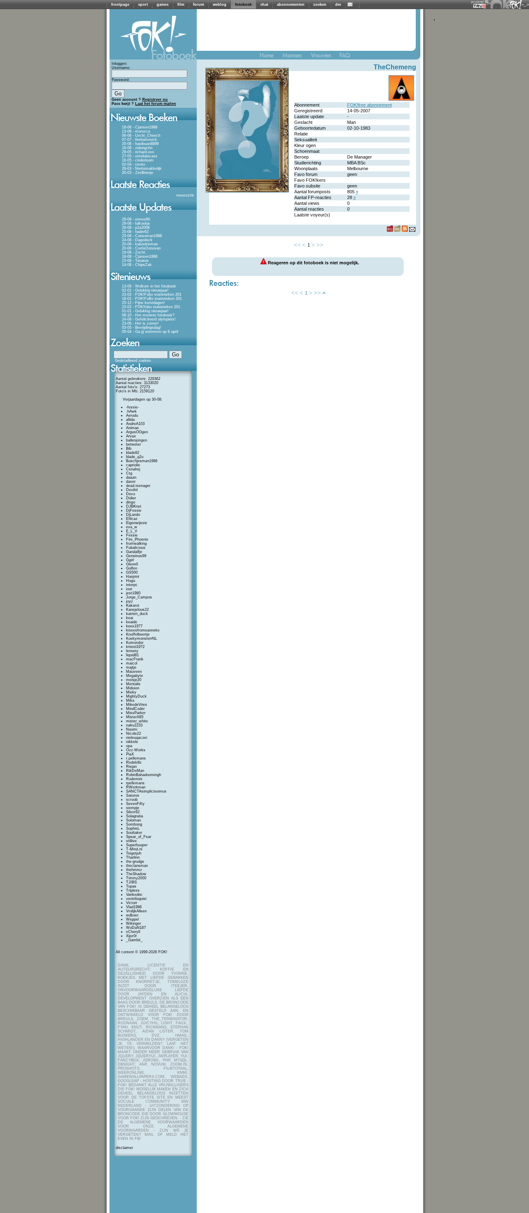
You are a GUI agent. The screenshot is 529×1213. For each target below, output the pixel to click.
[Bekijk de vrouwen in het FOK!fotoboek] (324, 57)
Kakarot (132, 605)
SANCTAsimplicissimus (146, 791)
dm (338, 4)
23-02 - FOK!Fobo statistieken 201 (151, 294)
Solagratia (134, 816)
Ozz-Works (135, 750)
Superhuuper (137, 845)
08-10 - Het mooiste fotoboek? (148, 315)
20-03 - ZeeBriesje (137, 173)
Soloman (133, 820)
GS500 (132, 572)
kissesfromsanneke (143, 630)
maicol (131, 663)
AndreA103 (135, 424)
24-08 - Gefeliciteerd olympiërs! (149, 319)
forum (198, 4)
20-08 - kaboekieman (140, 244)
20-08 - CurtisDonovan (141, 248)
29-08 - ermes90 (136, 219)
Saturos (132, 795)
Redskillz (134, 762)
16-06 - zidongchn (137, 148)
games (163, 4)
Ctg (129, 473)
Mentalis (133, 684)
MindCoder (135, 709)
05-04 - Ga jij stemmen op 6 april (150, 332)
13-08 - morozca (136, 131)
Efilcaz (132, 519)
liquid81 (132, 655)
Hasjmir (132, 576)
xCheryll (133, 932)
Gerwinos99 (136, 556)
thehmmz (134, 870)
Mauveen (134, 671)
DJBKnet (133, 506)
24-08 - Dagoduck (137, 240)
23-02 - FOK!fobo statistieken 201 (151, 307)
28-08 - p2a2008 (136, 228)
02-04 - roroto (133, 164)
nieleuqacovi (136, 738)
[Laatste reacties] (153, 191)
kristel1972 (135, 647)
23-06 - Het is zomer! (140, 323)
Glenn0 (132, 564)
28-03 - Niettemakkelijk (142, 168)
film (180, 4)
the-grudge (135, 861)
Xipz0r (131, 936)
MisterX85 (134, 717)
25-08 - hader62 (135, 232)
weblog (219, 4)
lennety (132, 651)
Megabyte (134, 676)
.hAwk (131, 411)
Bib (128, 448)
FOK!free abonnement (369, 104)
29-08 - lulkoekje (136, 223)
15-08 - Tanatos (135, 261)
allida (130, 420)
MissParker (135, 713)
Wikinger (133, 923)
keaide (131, 622)
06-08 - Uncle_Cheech (141, 135)
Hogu (130, 581)
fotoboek (243, 4)
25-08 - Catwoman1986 (142, 236)
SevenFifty (135, 804)
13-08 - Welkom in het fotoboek (149, 286)
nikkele (132, 742)
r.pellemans (136, 758)
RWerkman (135, 787)
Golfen (131, 568)
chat (264, 4)
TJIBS (131, 882)
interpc (132, 585)
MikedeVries (136, 705)
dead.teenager (138, 486)
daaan (131, 477)
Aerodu (132, 415)
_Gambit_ (134, 940)
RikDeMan (135, 771)
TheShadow (136, 874)
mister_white (137, 721)
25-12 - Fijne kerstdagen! (143, 303)
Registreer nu (155, 99)
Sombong (134, 824)
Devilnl (132, 490)
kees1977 (134, 626)
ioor (129, 589)
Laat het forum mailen (155, 104)
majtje (131, 667)
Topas (131, 886)
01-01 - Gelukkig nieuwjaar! (145, 311)
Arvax (131, 436)
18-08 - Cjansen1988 (139, 127)
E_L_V (131, 531)
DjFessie (133, 510)
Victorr (131, 903)
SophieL (133, 828)
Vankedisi (134, 895)
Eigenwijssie (136, 523)
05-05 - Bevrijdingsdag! (141, 327)
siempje (132, 808)
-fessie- (132, 407)
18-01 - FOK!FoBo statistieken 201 (152, 299)
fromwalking (136, 543)
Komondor (134, 643)
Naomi (131, 729)
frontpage (120, 4)
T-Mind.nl (134, 849)
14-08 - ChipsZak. (137, 265)
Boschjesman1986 (141, 461)
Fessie (132, 535)
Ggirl (130, 560)
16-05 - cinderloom (138, 160)
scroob (132, 800)
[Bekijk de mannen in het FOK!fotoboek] (295, 57)
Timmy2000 (136, 878)
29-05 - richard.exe (138, 152)
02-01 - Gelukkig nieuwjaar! (145, 290)
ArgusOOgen (137, 432)
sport (143, 4)
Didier (131, 498)
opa (129, 746)
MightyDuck (136, 696)
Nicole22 (133, 733)
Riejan (131, 766)
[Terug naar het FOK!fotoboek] (270, 57)
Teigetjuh (133, 853)
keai (129, 618)
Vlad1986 (134, 907)
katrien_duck (137, 614)
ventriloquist (136, 899)
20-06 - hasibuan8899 (140, 144)
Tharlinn (133, 857)
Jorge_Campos (139, 597)
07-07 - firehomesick (139, 140)
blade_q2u (134, 457)
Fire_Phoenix (137, 539)
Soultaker (134, 833)
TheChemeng (395, 67)
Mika (130, 700)
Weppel (132, 919)
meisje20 (133, 680)
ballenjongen (136, 440)
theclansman (137, 866)
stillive (131, 841)
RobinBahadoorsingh (143, 775)
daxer (131, 482)
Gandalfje (134, 552)
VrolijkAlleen (136, 911)
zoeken (319, 4)
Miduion (132, 688)
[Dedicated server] (479, 5)
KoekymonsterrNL (141, 638)
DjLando (133, 515)
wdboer (132, 915)
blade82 (132, 453)
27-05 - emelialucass (139, 156)
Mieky (131, 692)
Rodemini (134, 779)
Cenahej (133, 469)
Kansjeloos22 (137, 610)
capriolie (133, 465)
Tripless (133, 890)
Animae (132, 428)
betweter (133, 444)
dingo (130, 502)
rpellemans (135, 783)
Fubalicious (135, 548)
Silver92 (133, 812)
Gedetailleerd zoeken (133, 360)
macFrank (134, 659)
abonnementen (291, 4)
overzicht (186, 195)
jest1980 (133, 593)
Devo (130, 494)
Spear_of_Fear (138, 837)
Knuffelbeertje (138, 634)
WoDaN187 (136, 928)
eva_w (131, 527)
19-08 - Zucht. (134, 252)
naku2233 (134, 725)
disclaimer (124, 1148)
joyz (129, 601)
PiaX (130, 754)
